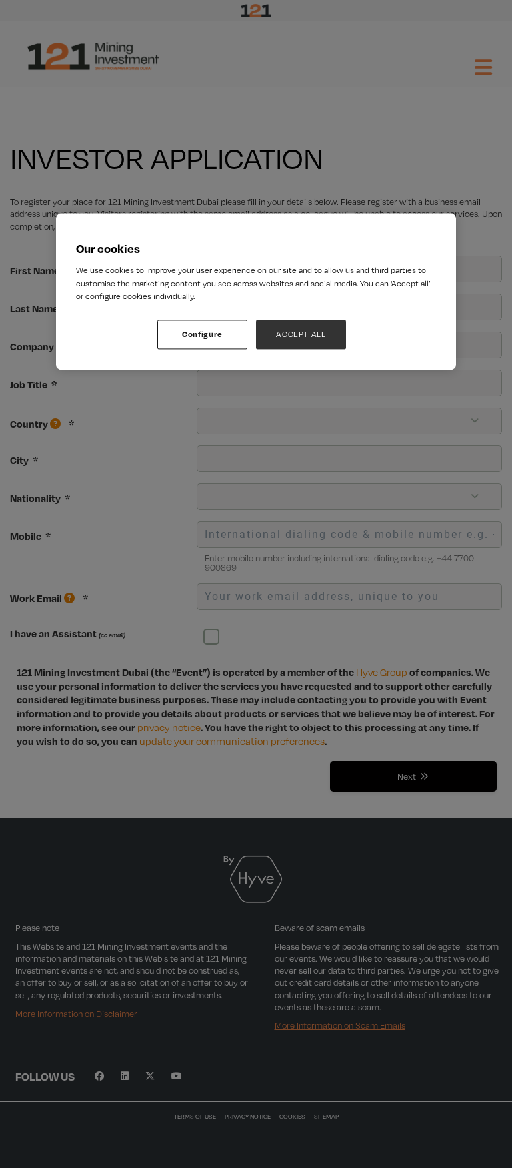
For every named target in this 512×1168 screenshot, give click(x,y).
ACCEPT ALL (301, 334)
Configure (202, 334)
